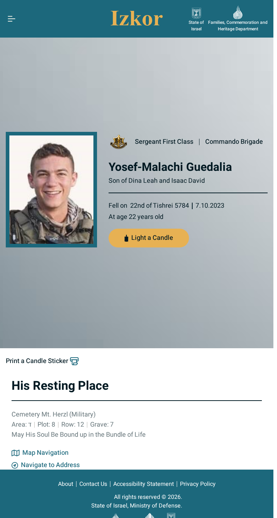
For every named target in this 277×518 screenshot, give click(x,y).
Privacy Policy (198, 484)
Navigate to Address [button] (50, 465)
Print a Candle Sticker (37, 361)
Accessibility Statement (143, 484)
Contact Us (93, 484)
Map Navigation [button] (45, 453)
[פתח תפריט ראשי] (11, 19)
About (65, 484)
